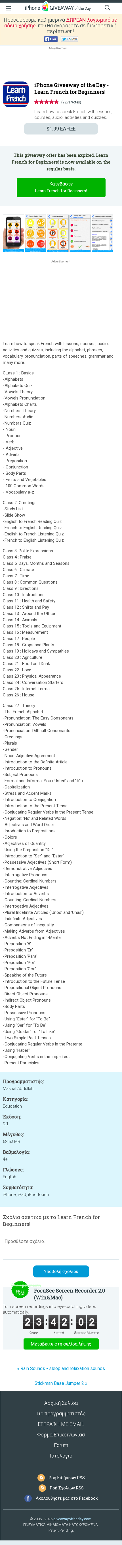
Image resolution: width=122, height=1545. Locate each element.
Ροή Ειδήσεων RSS (67, 1477)
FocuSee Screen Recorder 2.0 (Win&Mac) (69, 1294)
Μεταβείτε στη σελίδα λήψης (61, 1344)
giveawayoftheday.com (72, 1519)
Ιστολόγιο (61, 1456)
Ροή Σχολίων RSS (67, 1488)
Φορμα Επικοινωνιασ (61, 1435)
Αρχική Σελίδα (61, 1403)
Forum (61, 1445)
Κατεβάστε (61, 187)
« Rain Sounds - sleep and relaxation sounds (61, 1368)
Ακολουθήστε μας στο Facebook (67, 1498)
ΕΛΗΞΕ (61, 129)
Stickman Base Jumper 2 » (61, 1383)
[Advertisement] (61, 64)
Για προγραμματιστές (61, 1413)
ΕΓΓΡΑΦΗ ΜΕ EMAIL (61, 1424)
